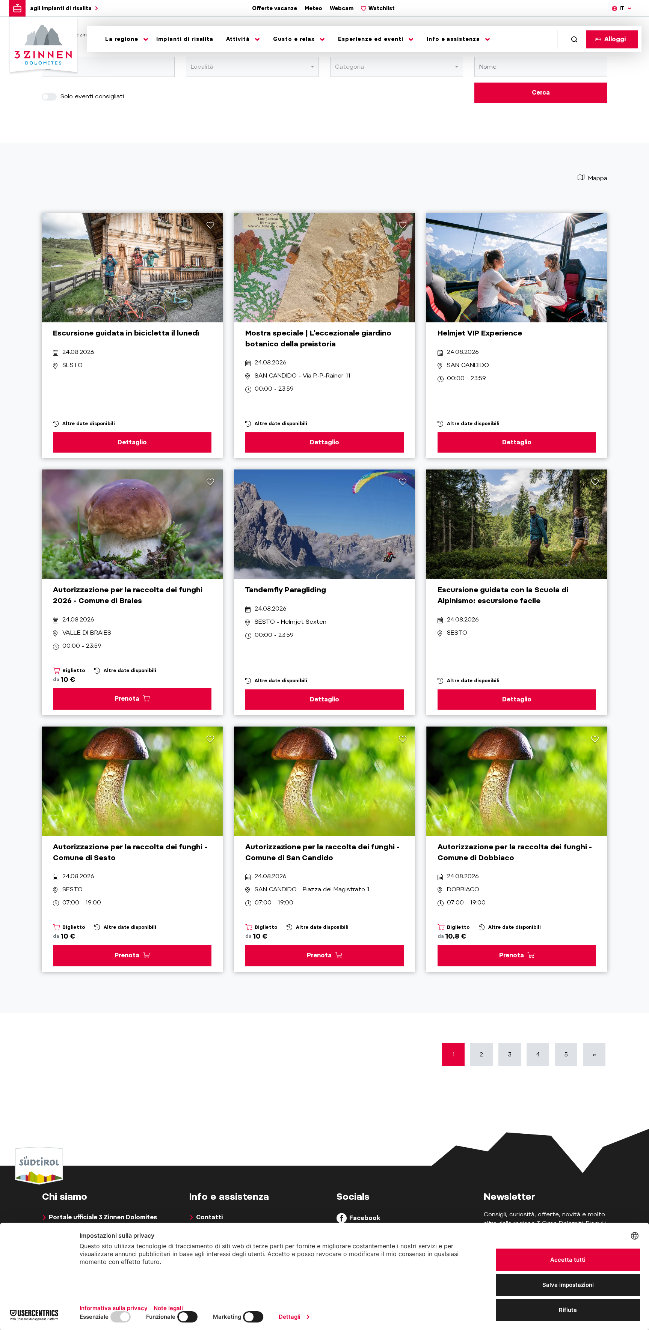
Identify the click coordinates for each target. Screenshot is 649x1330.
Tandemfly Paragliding (285, 589)
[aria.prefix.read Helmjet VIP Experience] (516, 267)
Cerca (541, 92)
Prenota (128, 698)
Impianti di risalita (185, 39)
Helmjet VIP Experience (480, 333)
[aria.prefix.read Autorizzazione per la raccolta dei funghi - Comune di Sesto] (132, 781)
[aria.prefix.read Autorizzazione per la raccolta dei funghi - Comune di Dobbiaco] (516, 781)
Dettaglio (132, 442)
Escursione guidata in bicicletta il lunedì (126, 333)
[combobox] (252, 67)
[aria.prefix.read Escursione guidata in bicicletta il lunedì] (132, 267)
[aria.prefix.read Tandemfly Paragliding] (324, 524)
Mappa (596, 178)
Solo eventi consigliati (91, 96)
